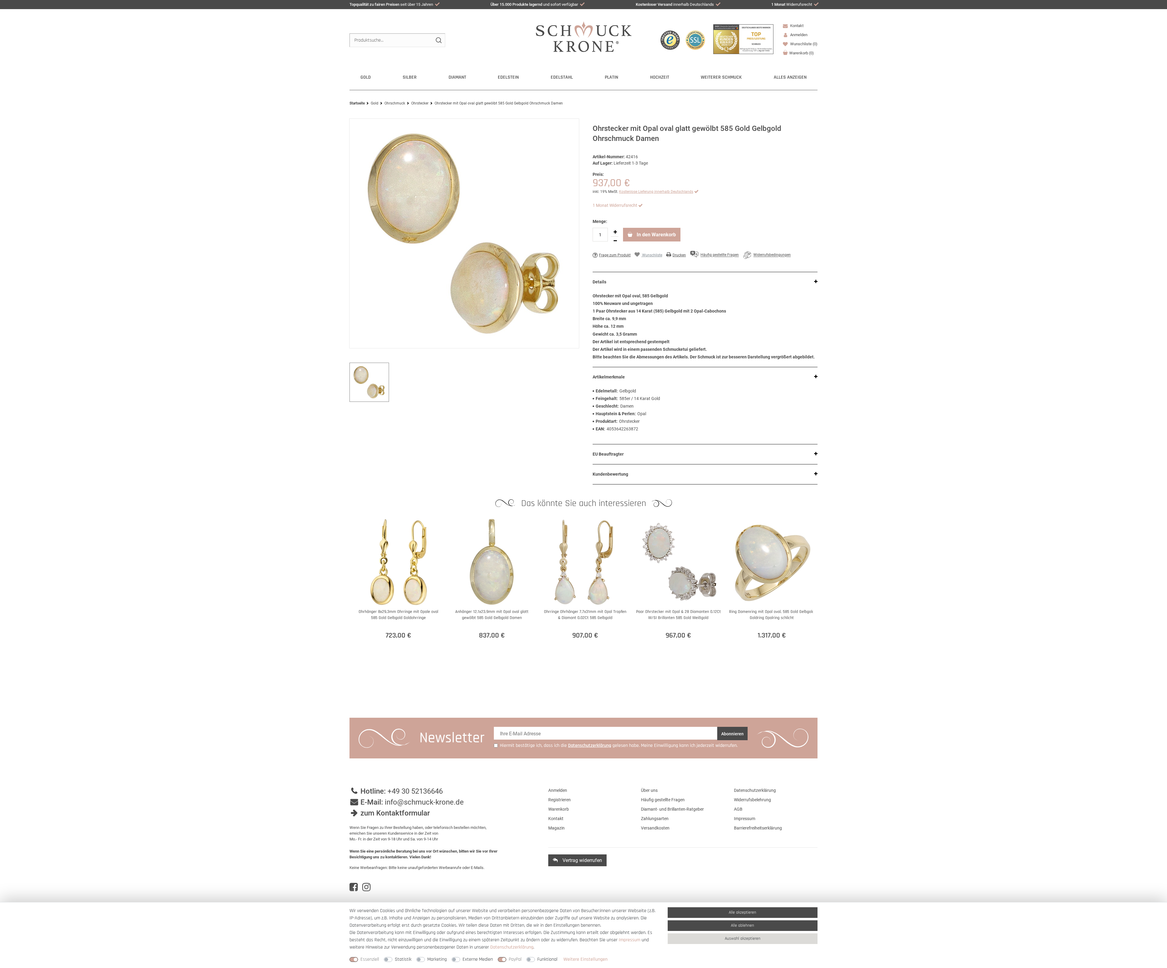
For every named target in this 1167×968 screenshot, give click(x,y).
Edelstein (508, 77)
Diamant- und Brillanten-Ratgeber (672, 809)
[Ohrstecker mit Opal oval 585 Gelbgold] (464, 233)
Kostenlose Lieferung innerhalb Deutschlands (656, 192)
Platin (611, 77)
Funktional (547, 959)
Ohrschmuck (394, 103)
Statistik (403, 959)
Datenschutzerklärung (755, 790)
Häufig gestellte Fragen (663, 799)
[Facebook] (353, 887)
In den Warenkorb (655, 235)
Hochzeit (659, 77)
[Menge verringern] (615, 241)
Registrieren (559, 799)
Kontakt (796, 25)
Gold (365, 77)
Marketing (437, 959)
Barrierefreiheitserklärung (758, 828)
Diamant (457, 77)
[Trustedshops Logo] (670, 40)
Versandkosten (655, 828)
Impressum (744, 818)
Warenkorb (801, 53)
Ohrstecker (420, 103)
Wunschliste (803, 44)
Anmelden (557, 790)
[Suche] (438, 40)
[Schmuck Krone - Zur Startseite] (584, 36)
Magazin (556, 828)
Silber (410, 77)
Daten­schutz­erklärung (511, 947)
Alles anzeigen (790, 77)
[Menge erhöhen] (615, 232)
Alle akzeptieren (742, 912)
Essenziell (369, 959)
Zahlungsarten (655, 818)
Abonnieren (732, 733)
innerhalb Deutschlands (675, 4)
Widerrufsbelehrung (752, 799)
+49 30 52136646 (415, 791)
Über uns (649, 790)
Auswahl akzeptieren (742, 938)
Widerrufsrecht (791, 4)
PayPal (515, 959)
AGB (738, 809)
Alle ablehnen (742, 925)
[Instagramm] (366, 887)
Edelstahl (562, 77)
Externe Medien (478, 959)
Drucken (679, 255)
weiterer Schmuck (721, 77)
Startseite (357, 103)
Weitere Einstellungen (585, 959)
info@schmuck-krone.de (424, 802)
